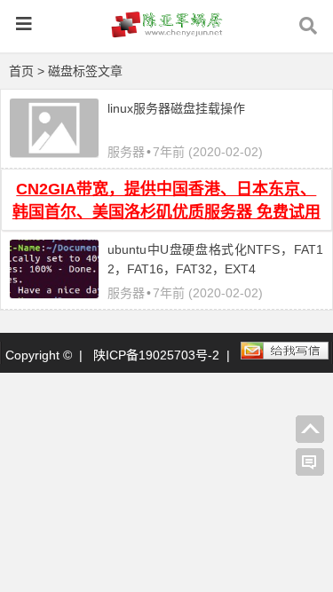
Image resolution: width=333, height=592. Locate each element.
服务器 (126, 152)
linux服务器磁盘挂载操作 (176, 108)
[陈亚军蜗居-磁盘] (167, 32)
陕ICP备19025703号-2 (156, 355)
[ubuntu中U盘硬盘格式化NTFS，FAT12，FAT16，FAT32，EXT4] (54, 294)
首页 (21, 71)
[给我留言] (310, 462)
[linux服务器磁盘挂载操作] (54, 153)
